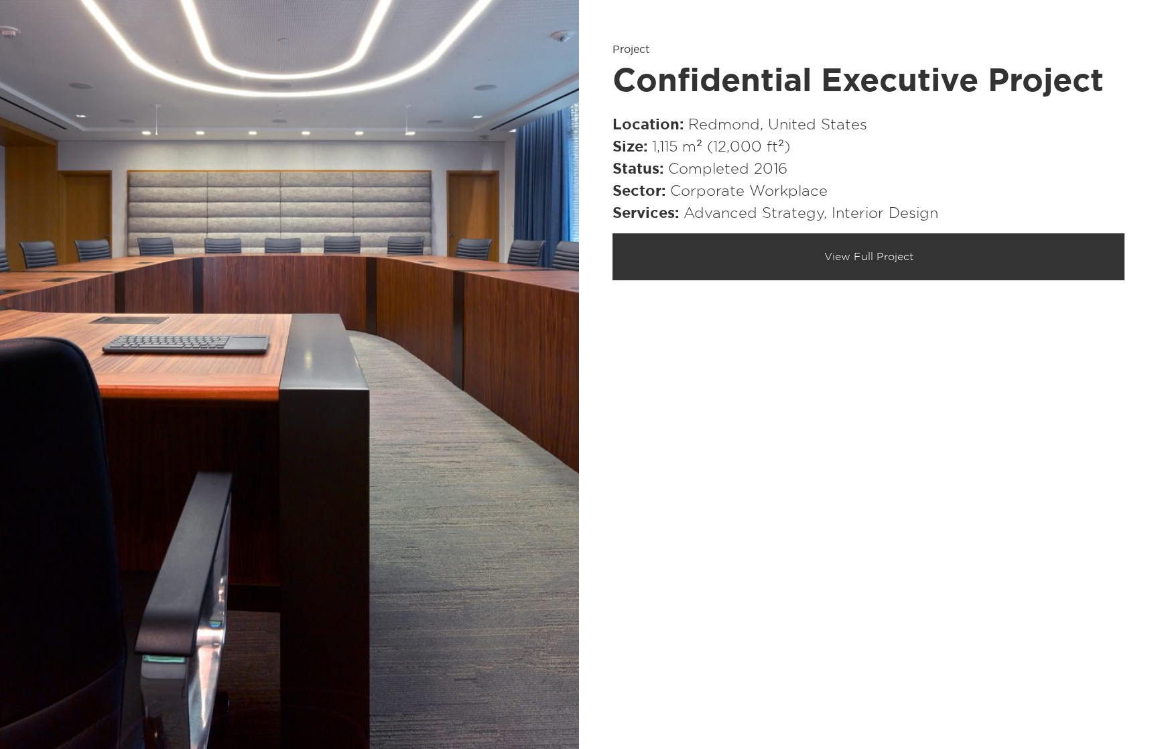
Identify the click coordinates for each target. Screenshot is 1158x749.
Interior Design (885, 213)
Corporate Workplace (749, 191)
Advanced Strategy (754, 213)
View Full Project (868, 256)
